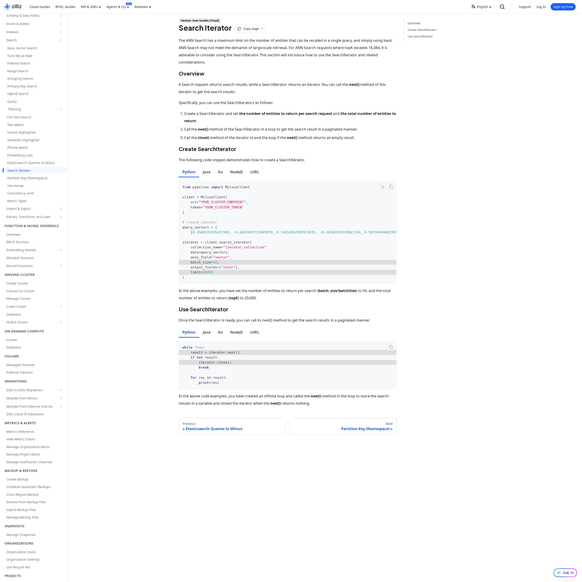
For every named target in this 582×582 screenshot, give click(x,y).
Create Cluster (17, 283)
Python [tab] (189, 171)
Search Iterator (18, 170)
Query (12, 101)
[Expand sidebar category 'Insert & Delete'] (61, 24)
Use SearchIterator (420, 36)
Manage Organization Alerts (28, 447)
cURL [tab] (254, 171)
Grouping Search (20, 78)
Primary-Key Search (22, 86)
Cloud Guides (40, 7)
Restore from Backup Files (26, 502)
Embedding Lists (20, 155)
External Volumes (19, 372)
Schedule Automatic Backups (28, 487)
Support (525, 7)
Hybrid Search (18, 94)
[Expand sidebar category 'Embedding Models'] (61, 250)
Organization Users (21, 552)
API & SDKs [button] (89, 7)
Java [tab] (207, 171)
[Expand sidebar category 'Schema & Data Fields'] (61, 15)
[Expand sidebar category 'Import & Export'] (61, 209)
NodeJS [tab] (236, 171)
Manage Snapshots (21, 534)
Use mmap (15, 185)
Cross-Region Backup (22, 494)
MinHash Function (20, 258)
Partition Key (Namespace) (27, 178)
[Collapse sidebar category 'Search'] (61, 40)
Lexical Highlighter (21, 132)
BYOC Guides (65, 7)
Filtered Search (18, 63)
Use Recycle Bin (18, 567)
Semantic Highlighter (23, 140)
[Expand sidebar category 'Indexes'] (61, 32)
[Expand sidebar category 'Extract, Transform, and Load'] (61, 217)
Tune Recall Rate (20, 56)
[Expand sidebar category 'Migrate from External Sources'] (61, 406)
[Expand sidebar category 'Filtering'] (61, 109)
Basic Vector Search (22, 48)
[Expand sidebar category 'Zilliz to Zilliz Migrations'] (61, 390)
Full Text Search (19, 117)
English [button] (482, 7)
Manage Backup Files (22, 517)
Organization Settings (23, 559)
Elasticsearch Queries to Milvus (31, 163)
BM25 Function (17, 242)
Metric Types (17, 201)
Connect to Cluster (20, 291)
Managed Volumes (20, 365)
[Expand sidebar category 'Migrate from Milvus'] (61, 398)
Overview (13, 234)
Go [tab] (220, 171)
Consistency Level (20, 193)
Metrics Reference (20, 431)
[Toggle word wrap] (382, 187)
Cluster (11, 340)
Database (13, 314)
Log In (541, 7)
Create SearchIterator (422, 30)
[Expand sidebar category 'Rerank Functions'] (61, 266)
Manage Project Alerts (23, 454)
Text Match (15, 125)
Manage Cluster (18, 298)
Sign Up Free (563, 7)
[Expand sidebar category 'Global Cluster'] (61, 322)
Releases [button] (141, 7)
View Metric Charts (20, 439)
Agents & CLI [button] (116, 7)
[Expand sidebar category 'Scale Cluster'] (61, 306)
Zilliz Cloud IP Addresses (25, 414)
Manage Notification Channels (29, 462)
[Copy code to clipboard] (391, 187)
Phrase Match (17, 147)
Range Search (17, 71)
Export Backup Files (21, 510)
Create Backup (17, 479)
